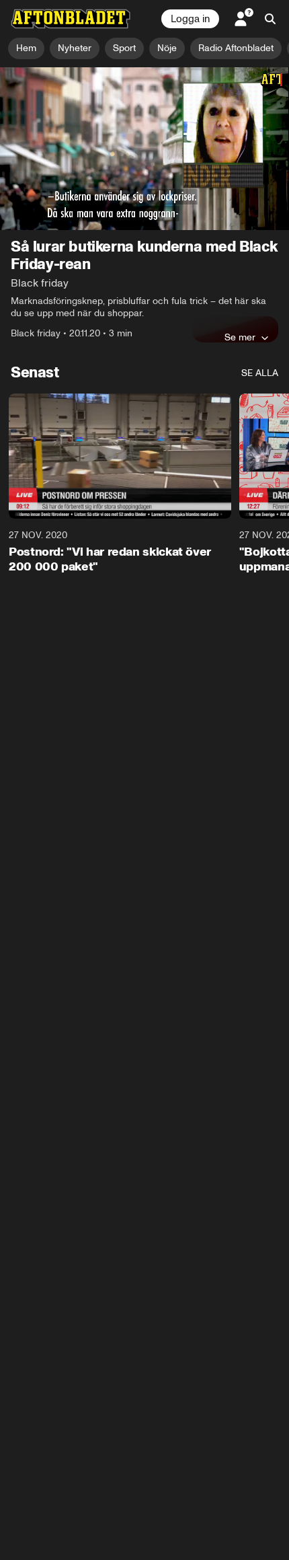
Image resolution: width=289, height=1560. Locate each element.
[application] (144, 148)
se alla (259, 373)
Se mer (239, 337)
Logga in (190, 19)
